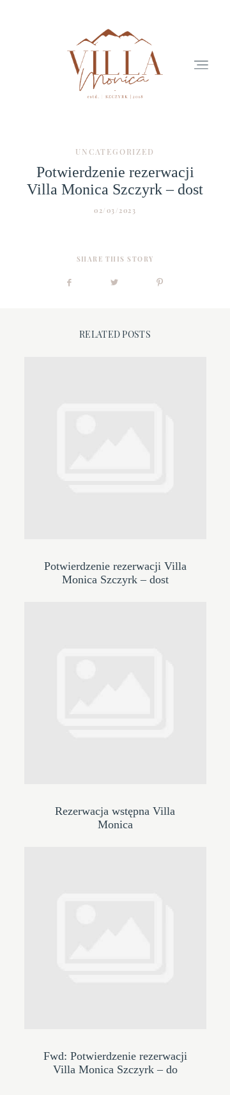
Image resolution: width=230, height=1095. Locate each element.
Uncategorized (114, 151)
